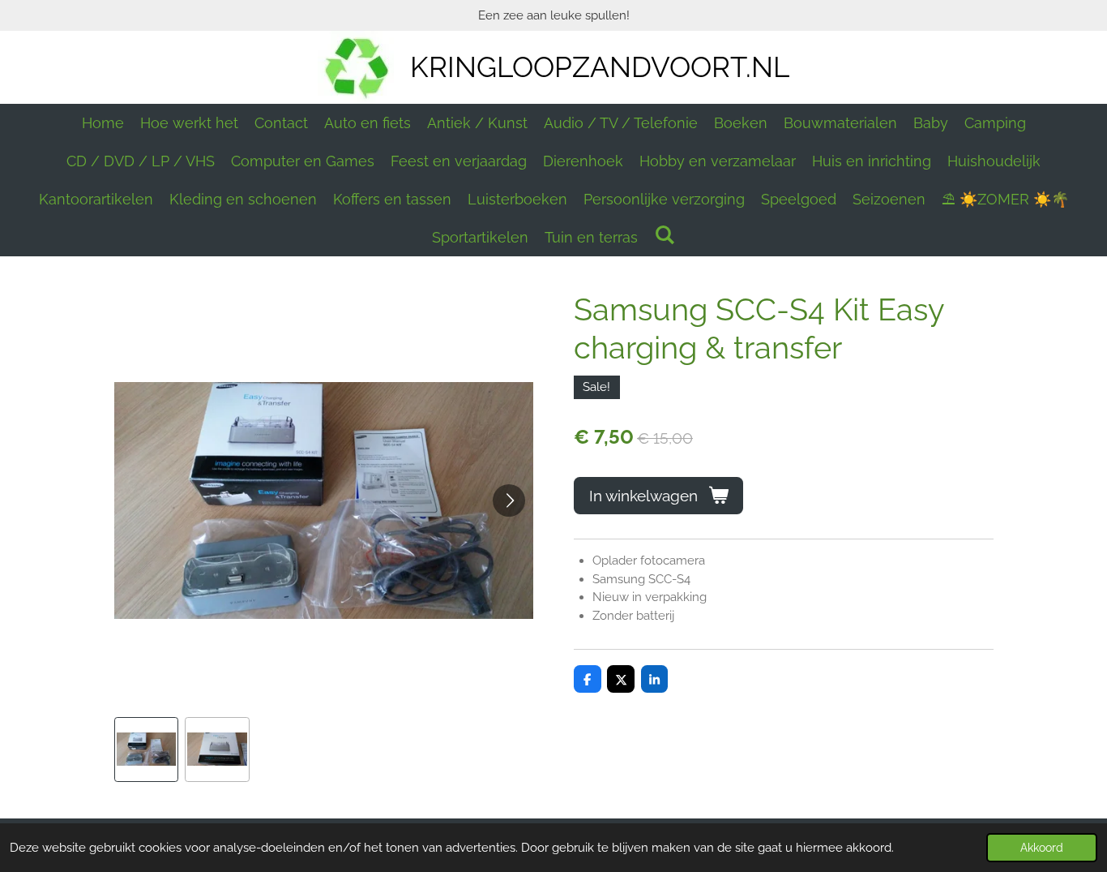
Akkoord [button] (1041, 847)
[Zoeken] (664, 234)
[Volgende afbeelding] (509, 500)
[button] (146, 749)
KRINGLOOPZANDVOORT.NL (599, 67)
